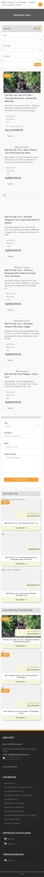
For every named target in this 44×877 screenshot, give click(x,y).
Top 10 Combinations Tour (14, 791)
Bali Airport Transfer (12, 823)
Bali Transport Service (13, 819)
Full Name (8, 433)
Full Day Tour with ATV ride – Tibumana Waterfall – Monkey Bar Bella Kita (21, 98)
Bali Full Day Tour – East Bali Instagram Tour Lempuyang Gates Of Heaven (22, 219)
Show (37, 64)
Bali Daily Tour (11, 116)
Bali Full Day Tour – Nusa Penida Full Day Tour (21, 523)
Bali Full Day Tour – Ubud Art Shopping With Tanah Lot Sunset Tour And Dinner (20, 273)
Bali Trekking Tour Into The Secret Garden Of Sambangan (21, 676)
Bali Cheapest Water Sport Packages (18, 795)
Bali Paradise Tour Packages (15, 803)
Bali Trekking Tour (11, 799)
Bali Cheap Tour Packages (14, 807)
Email (6, 443)
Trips (6, 423)
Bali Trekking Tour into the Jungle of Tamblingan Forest (21, 712)
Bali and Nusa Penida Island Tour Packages (20, 815)
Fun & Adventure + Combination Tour (18, 787)
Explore (10, 136)
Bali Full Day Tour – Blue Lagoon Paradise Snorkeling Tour (21, 594)
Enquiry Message (10, 454)
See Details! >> (21, 528)
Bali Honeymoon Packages (14, 811)
